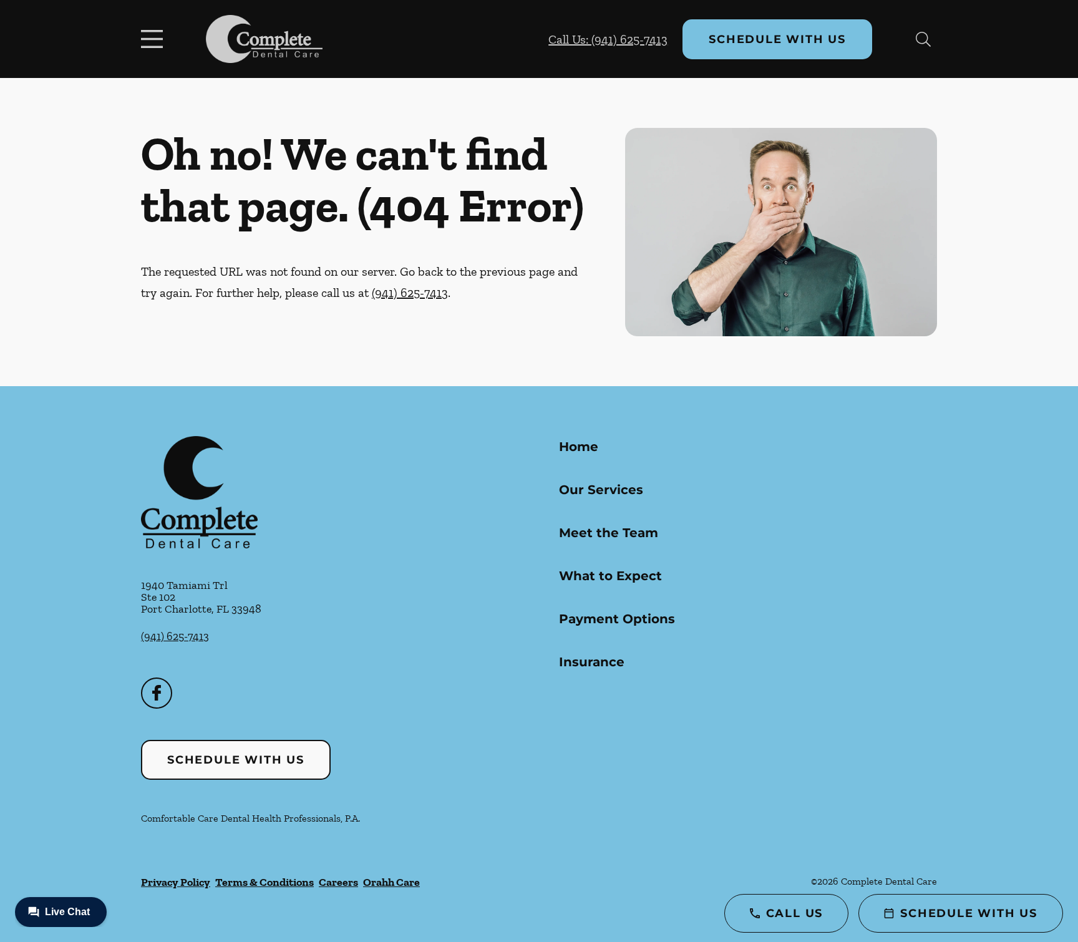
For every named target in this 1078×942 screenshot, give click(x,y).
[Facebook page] (156, 693)
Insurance (591, 661)
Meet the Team (608, 532)
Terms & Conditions (264, 882)
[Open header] (154, 39)
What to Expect (610, 575)
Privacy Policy (175, 882)
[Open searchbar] (923, 39)
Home (578, 446)
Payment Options (617, 618)
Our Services (601, 489)
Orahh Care (391, 882)
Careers (338, 882)
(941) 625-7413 (410, 292)
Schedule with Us (777, 39)
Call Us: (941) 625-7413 (608, 39)
